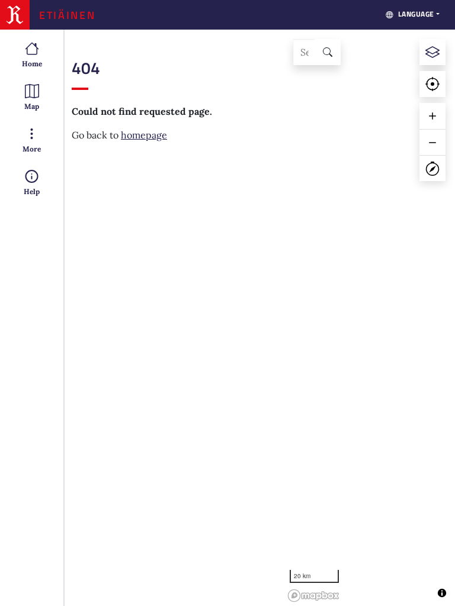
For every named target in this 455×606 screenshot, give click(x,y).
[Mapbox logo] (313, 595)
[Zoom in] (432, 116)
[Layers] (432, 52)
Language (416, 14)
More (32, 148)
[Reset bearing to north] (432, 168)
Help (32, 191)
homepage (144, 135)
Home (32, 63)
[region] (369, 318)
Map (31, 106)
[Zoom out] (432, 142)
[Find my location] (432, 84)
